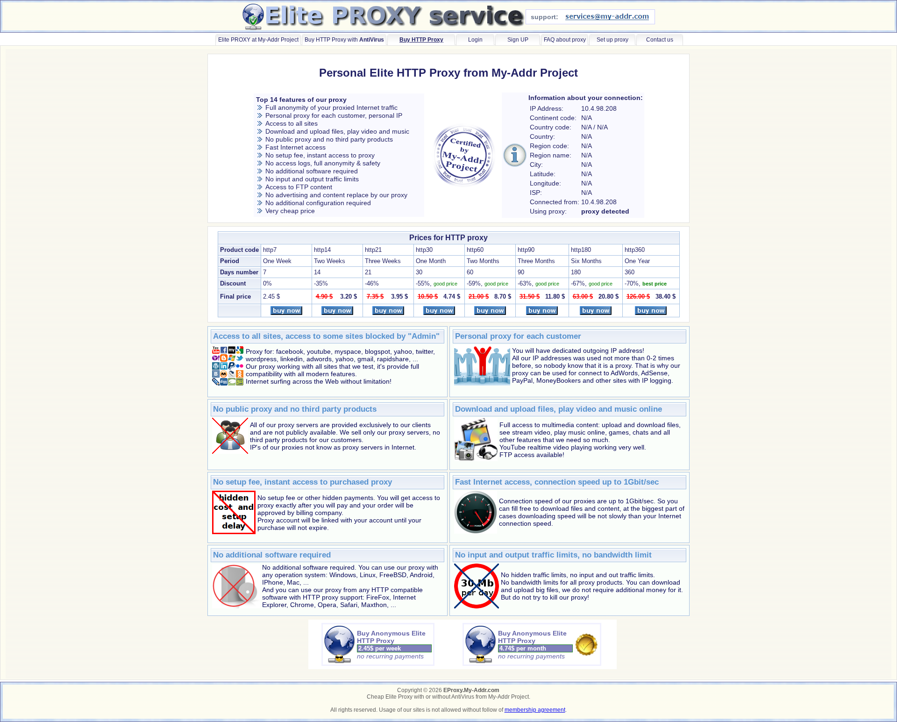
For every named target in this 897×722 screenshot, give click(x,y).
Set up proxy (612, 39)
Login (475, 39)
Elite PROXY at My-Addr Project (258, 39)
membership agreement (535, 710)
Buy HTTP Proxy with (344, 39)
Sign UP (517, 39)
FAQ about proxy (565, 39)
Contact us (659, 39)
